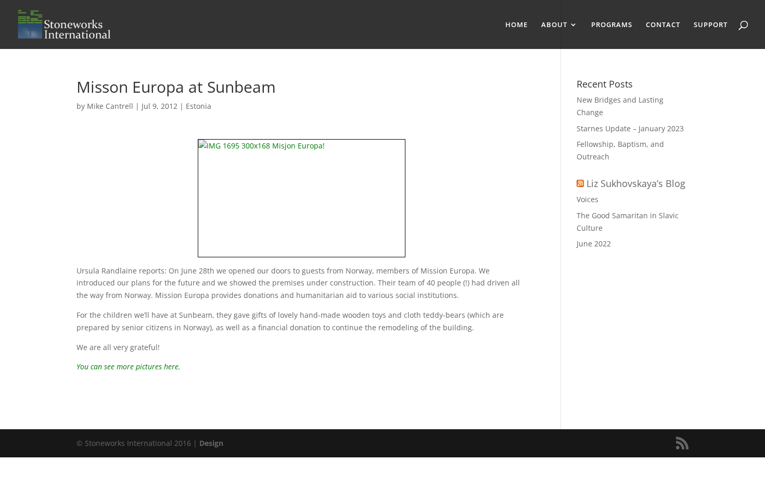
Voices (587, 199)
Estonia (198, 106)
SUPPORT (711, 25)
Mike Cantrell (110, 106)
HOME (516, 25)
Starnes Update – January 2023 (630, 128)
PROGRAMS (611, 25)
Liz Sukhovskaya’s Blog (635, 183)
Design (211, 443)
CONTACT (663, 25)
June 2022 (594, 243)
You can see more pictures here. (128, 366)
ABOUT (554, 25)
